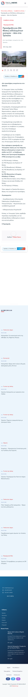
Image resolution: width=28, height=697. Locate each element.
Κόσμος (4, 620)
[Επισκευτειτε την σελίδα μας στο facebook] (8, 678)
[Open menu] (25, 3)
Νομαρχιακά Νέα (9, 25)
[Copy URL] (17, 70)
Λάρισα (5, 443)
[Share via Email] (14, 70)
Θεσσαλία (4, 615)
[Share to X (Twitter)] (8, 70)
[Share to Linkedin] (11, 70)
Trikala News (16, 237)
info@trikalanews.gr (9, 588)
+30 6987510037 (8, 590)
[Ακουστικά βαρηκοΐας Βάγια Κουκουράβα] (14, 289)
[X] (13, 678)
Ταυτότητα (8, 675)
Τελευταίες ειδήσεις (7, 11)
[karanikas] (14, 268)
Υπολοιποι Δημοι (8, 330)
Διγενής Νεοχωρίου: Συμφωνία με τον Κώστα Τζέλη (17, 647)
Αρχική (8, 667)
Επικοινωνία (17, 675)
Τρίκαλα (4, 613)
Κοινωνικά (6, 358)
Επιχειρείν (4, 625)
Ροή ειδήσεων (16, 667)
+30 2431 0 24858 (8, 592)
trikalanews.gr (15, 686)
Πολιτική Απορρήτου (17, 671)
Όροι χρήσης (7, 671)
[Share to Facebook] (5, 70)
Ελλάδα (3, 618)
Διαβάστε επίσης (19, 11)
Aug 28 (10, 642)
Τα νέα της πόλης (8, 386)
